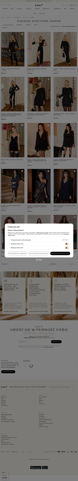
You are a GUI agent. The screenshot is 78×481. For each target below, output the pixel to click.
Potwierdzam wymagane (38, 253)
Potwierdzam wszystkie (60, 253)
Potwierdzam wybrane (17, 253)
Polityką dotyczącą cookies (42, 232)
